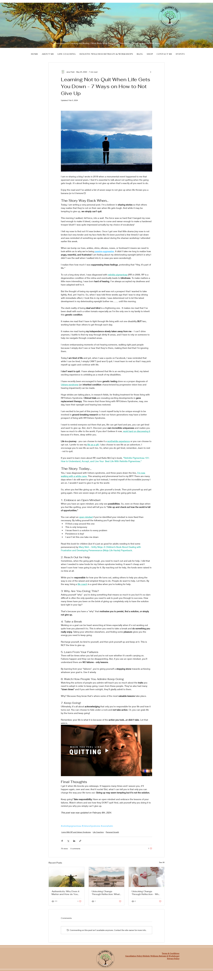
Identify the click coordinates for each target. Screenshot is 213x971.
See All (161, 862)
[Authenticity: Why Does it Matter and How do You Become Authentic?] (66, 877)
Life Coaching (98, 832)
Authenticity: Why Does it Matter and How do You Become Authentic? (65, 893)
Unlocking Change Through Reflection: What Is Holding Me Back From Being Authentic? (106, 893)
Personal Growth (112, 832)
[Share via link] (80, 841)
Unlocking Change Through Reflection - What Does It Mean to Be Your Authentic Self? (146, 893)
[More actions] (150, 71)
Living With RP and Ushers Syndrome (76, 832)
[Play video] (106, 750)
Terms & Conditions (170, 953)
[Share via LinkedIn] (74, 841)
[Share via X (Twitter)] (68, 841)
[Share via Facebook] (62, 841)
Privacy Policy (173, 959)
